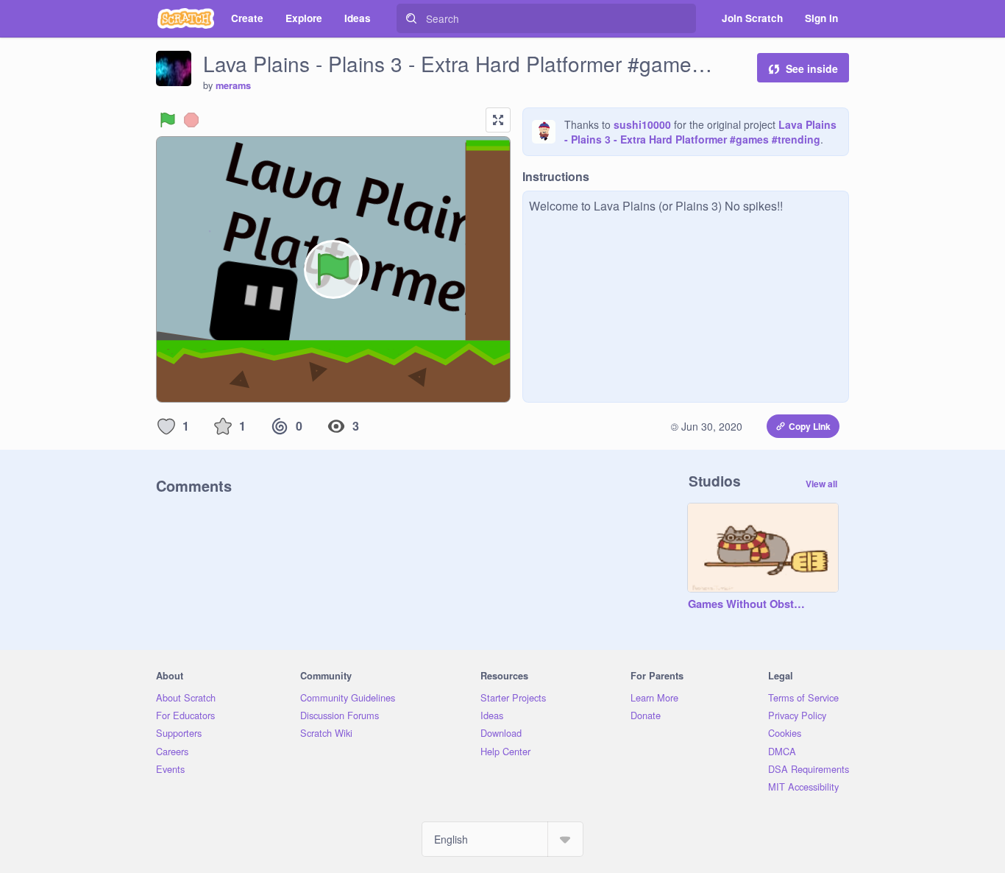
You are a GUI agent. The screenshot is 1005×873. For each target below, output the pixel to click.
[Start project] (168, 120)
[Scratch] (186, 18)
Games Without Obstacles (748, 604)
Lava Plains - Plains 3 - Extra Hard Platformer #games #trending (700, 131)
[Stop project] (191, 120)
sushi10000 (642, 124)
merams (233, 85)
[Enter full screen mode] (498, 119)
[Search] (411, 18)
